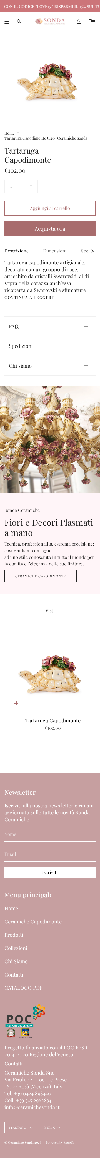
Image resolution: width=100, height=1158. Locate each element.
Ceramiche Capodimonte (40, 576)
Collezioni (15, 947)
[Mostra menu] (8, 21)
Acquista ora (50, 228)
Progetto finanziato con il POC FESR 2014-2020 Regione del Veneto (46, 1051)
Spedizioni (21, 345)
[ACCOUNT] (79, 21)
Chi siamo (20, 365)
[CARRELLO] (92, 21)
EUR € (49, 1127)
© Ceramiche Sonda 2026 (22, 1142)
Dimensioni (55, 251)
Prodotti (13, 934)
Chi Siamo (16, 961)
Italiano (18, 1127)
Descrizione (16, 251)
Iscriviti (50, 872)
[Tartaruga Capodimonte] (53, 672)
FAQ (14, 326)
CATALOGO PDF (23, 987)
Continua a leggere (29, 297)
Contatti (13, 974)
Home (9, 132)
